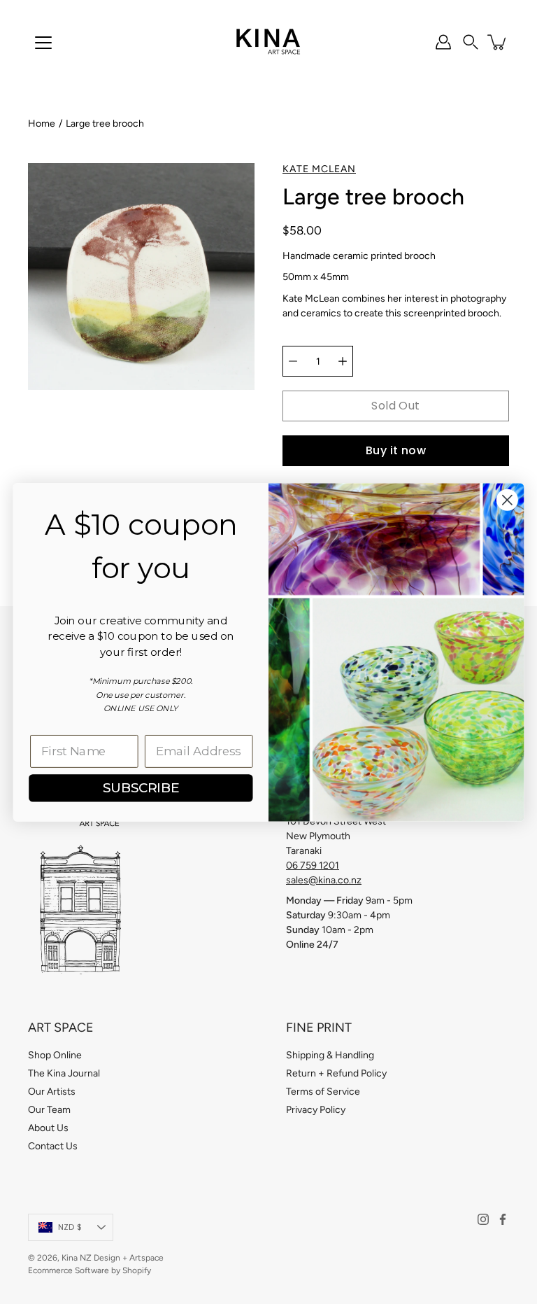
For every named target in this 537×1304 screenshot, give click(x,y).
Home (41, 123)
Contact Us (53, 1146)
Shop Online (55, 1055)
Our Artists (52, 1092)
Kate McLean (319, 169)
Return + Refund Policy (336, 1073)
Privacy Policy (315, 1110)
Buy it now (396, 450)
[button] (470, 42)
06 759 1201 (312, 865)
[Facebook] (502, 1219)
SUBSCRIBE (141, 787)
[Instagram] (483, 1219)
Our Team (49, 1110)
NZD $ (70, 1227)
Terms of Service (323, 1092)
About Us (48, 1128)
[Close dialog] (507, 499)
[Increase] (342, 361)
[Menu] (43, 42)
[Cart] (498, 42)
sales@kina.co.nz (323, 880)
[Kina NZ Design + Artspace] (269, 42)
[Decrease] (292, 361)
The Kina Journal (64, 1073)
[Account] (443, 42)
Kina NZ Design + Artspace (113, 1258)
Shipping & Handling (330, 1055)
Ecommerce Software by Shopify (89, 1270)
